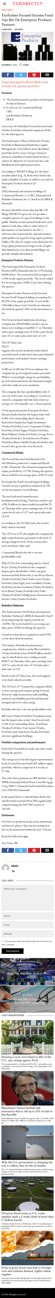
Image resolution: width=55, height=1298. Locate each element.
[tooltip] (8, 74)
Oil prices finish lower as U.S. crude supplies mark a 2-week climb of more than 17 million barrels (27, 1217)
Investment (7, 10)
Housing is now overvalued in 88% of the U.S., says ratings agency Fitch (26, 1058)
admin (26, 65)
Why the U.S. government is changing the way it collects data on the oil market (26, 1164)
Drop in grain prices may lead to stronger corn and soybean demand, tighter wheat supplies (26, 1271)
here (26, 836)
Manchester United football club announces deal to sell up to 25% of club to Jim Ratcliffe (27, 1111)
